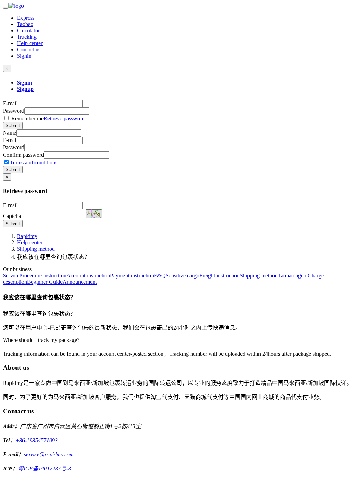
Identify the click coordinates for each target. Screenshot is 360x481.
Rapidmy (27, 236)
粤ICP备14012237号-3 (44, 468)
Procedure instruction (42, 276)
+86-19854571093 (36, 440)
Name (9, 133)
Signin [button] (24, 56)
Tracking (27, 37)
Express (25, 18)
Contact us (28, 49)
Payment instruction (132, 276)
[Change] (94, 213)
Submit (13, 125)
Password (13, 111)
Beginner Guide (45, 282)
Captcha (12, 216)
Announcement (80, 282)
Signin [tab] (24, 83)
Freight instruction (219, 276)
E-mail (10, 103)
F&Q (160, 276)
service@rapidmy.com (49, 454)
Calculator (28, 30)
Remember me (47, 118)
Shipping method (36, 249)
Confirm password (23, 155)
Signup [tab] (25, 89)
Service (11, 276)
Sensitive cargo (182, 276)
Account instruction (88, 276)
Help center (30, 43)
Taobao (25, 24)
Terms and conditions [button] (33, 162)
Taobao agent (293, 276)
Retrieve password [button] (64, 118)
